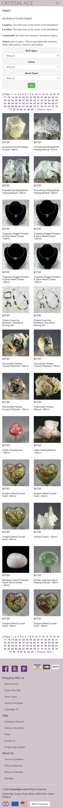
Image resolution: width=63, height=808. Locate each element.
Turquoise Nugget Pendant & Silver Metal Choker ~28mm (15, 279)
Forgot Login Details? (15, 747)
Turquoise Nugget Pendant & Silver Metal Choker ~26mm (47, 236)
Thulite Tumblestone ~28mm (12, 451)
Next (49, 109)
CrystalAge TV (12, 709)
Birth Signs (31, 50)
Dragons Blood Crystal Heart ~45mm (13, 624)
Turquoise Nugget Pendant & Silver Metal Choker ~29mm (15, 236)
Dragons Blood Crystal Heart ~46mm (13, 494)
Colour (31, 61)
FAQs (7, 734)
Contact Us (10, 740)
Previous (41, 109)
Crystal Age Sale (13, 690)
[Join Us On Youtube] (15, 669)
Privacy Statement (13, 765)
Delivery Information (14, 727)
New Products (11, 683)
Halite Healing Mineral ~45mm (45, 451)
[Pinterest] (24, 669)
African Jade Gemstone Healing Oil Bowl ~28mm (46, 581)
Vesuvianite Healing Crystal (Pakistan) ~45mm (47, 365)
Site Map (9, 778)
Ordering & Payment (14, 721)
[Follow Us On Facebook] (5, 669)
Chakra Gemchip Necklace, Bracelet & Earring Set (12, 322)
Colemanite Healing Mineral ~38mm (43, 408)
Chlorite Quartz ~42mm (45, 536)
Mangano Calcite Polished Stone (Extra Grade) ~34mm (15, 582)
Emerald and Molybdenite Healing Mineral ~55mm (46, 191)
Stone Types (31, 73)
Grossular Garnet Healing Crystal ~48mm (15, 148)
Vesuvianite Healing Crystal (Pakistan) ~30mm (15, 408)
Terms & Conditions (14, 759)
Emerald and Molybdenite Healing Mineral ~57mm (46, 148)
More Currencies (40, 803)
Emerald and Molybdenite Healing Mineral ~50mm (15, 191)
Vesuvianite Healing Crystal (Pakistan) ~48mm (15, 365)
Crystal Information (14, 702)
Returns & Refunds (14, 771)
